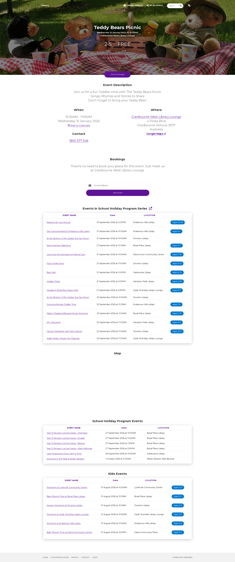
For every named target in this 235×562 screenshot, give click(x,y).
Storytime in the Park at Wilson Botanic (65, 459)
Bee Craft (51, 272)
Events (45, 5)
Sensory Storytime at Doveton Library (65, 505)
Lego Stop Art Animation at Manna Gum (66, 254)
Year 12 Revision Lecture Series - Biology (66, 443)
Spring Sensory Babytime (59, 245)
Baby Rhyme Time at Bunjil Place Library (66, 496)
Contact (85, 557)
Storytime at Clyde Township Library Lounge (68, 514)
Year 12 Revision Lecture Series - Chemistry (67, 433)
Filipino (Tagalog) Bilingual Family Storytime (67, 313)
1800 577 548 (78, 141)
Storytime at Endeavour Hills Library (64, 523)
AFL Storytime (54, 322)
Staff (95, 557)
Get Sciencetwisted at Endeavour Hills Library (68, 231)
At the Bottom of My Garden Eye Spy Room (68, 238)
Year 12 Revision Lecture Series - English (66, 438)
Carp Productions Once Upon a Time (64, 453)
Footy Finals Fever (55, 263)
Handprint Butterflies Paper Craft (62, 290)
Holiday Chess (53, 281)
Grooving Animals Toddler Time (61, 304)
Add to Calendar (80, 125)
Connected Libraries (182, 557)
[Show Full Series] (150, 208)
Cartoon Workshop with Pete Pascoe (64, 331)
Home (45, 557)
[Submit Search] (180, 5)
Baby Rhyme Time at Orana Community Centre (69, 532)
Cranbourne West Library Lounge (156, 117)
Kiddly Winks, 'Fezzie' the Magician (63, 338)
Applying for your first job (58, 222)
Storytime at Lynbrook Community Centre (67, 487)
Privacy (75, 557)
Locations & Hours (60, 557)
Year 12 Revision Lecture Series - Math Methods (69, 448)
